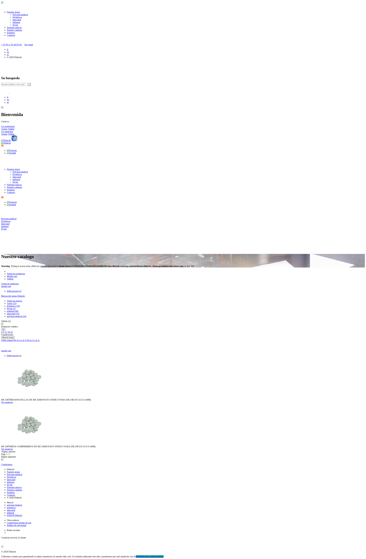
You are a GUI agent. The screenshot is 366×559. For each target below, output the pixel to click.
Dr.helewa (17, 17)
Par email (28, 44)
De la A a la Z (20, 340)
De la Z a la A (33, 340)
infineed (10, 513)
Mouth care (12, 276)
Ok (137, 556)
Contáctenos (6, 464)
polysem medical (14, 505)
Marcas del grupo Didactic (13, 296)
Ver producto (7, 402)
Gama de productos (10, 284)
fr (7, 49)
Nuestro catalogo (14, 30)
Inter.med (17, 20)
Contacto (11, 35)
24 (11, 332)
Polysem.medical (20, 14)
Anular (4, 129)
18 (8, 332)
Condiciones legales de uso (19, 523)
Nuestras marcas (14, 27)
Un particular (7, 131)
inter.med (11, 510)
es (8, 54)
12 (6, 332)
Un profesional (8, 126)
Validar (11, 129)
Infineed (16, 22)
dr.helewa (11, 507)
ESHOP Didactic (14, 515)
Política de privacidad (16, 525)
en (8, 52)
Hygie (15, 25)
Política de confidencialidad (151, 556)
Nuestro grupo (13, 12)
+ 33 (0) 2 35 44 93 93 (11, 44)
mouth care (6, 286)
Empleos (11, 32)
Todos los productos (16, 273)
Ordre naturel (7, 340)
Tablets (10, 279)
